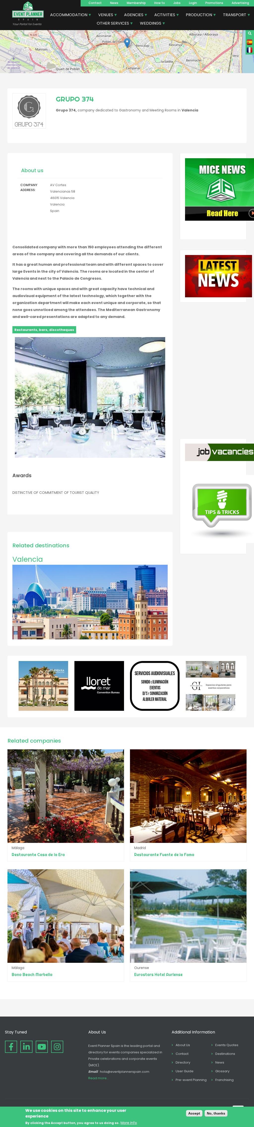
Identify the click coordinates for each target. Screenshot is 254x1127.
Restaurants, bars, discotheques (44, 329)
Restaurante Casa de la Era (38, 854)
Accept (194, 1113)
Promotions (214, 3)
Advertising (240, 3)
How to (159, 3)
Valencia (27, 559)
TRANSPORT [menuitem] (232, 15)
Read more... (98, 1078)
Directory (183, 1062)
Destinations (225, 1053)
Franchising (224, 1079)
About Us (183, 1045)
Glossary (222, 1071)
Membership (136, 3)
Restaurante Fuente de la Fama (164, 854)
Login (193, 3)
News (114, 3)
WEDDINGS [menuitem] (148, 23)
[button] (127, 43)
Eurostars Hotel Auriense (158, 974)
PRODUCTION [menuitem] (197, 15)
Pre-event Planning (191, 1079)
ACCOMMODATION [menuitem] (66, 15)
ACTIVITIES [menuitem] (163, 15)
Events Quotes (226, 1045)
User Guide (184, 1071)
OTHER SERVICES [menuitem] (111, 23)
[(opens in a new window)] (43, 709)
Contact (95, 3)
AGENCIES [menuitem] (131, 15)
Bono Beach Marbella (32, 974)
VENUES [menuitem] (104, 15)
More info (129, 1122)
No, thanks (216, 1113)
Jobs (177, 3)
